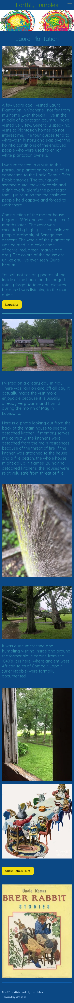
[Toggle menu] (69, 5)
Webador (21, 997)
